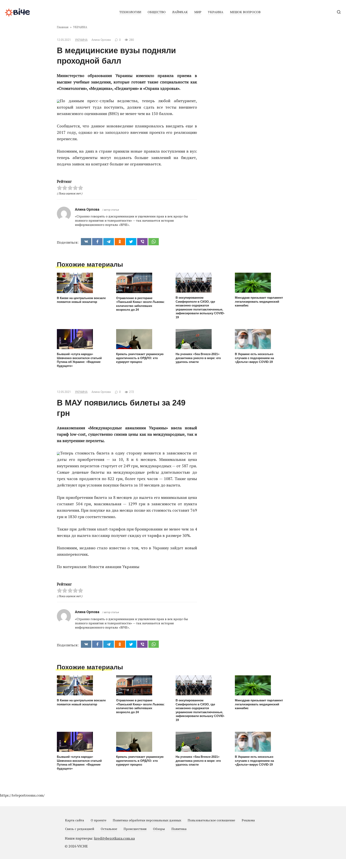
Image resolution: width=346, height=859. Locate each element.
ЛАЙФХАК (180, 12)
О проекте (98, 820)
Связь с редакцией (79, 829)
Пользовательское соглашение (211, 820)
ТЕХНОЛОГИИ (130, 12)
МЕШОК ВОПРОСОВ (245, 12)
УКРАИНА (215, 12)
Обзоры (159, 829)
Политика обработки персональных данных (147, 820)
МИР (197, 12)
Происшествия (135, 829)
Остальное (109, 829)
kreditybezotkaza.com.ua (114, 838)
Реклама (248, 820)
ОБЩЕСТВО (157, 12)
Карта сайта (74, 820)
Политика (179, 829)
